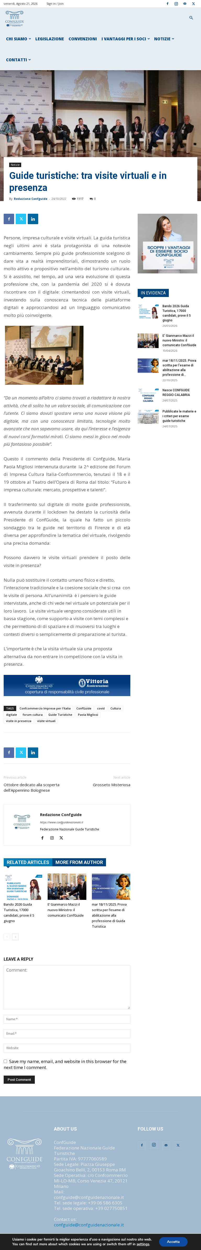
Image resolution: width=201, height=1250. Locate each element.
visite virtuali (46, 721)
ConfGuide (83, 708)
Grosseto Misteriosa (111, 784)
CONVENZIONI (83, 38)
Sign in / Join (55, 3)
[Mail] (185, 3)
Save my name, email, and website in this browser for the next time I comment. (65, 1064)
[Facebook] (167, 3)
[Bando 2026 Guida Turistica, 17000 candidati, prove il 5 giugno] (23, 886)
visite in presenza (18, 721)
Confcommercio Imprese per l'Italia (45, 708)
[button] (191, 18)
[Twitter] (193, 3)
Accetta (173, 1241)
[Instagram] (176, 3)
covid (101, 708)
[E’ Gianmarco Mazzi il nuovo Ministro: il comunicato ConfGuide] (67, 886)
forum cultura (33, 715)
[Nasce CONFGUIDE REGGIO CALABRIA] (148, 395)
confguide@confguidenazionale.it (89, 1225)
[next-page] (15, 937)
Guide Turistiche (60, 715)
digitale (11, 715)
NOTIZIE (162, 38)
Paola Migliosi (88, 715)
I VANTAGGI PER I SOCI (124, 38)
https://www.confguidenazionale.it (61, 822)
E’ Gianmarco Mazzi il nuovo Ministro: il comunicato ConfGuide (66, 910)
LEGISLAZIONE (49, 38)
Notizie (15, 165)
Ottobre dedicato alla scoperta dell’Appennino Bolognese (31, 787)
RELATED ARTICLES (28, 862)
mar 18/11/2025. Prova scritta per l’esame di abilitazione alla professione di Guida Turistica (109, 915)
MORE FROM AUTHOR (79, 862)
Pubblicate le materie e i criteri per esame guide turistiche (179, 416)
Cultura (115, 708)
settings (143, 1244)
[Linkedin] (33, 219)
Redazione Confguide (30, 199)
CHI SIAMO (16, 38)
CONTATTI (16, 59)
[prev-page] (7, 937)
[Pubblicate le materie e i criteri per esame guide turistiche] (148, 416)
